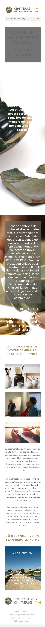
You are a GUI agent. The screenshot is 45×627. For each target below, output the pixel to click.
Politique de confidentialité (21, 618)
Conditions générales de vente (21, 615)
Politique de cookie (21, 621)
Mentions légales (21, 611)
